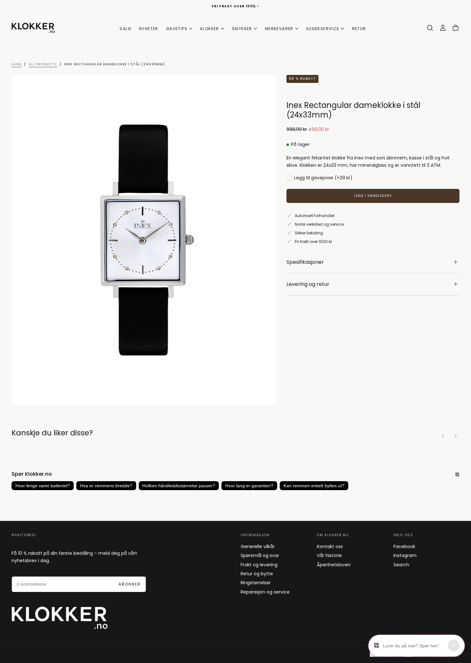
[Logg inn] (443, 28)
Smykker (242, 28)
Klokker (209, 28)
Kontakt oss (330, 546)
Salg (125, 28)
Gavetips (176, 28)
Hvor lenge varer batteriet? (42, 485)
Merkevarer (279, 28)
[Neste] (455, 436)
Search (401, 565)
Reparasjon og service (265, 592)
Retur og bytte (257, 573)
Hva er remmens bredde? (106, 485)
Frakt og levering (259, 565)
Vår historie (329, 555)
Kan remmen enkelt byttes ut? (314, 485)
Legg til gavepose (323, 178)
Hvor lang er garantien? (249, 485)
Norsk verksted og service (319, 224)
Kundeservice (322, 28)
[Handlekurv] (455, 28)
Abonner (130, 584)
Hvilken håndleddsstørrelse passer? (178, 485)
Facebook (404, 546)
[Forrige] (443, 436)
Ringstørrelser (256, 582)
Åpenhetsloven (334, 565)
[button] (430, 28)
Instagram (405, 555)
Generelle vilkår (258, 546)
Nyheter (148, 28)
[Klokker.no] (60, 617)
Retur (359, 28)
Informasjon (255, 535)
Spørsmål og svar (260, 555)
